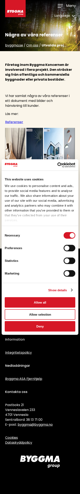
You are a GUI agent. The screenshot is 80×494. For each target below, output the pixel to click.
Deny (40, 326)
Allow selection (40, 314)
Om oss (32, 45)
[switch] (69, 248)
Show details (57, 290)
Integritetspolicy (18, 352)
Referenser (14, 122)
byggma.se (14, 45)
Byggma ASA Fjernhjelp (23, 378)
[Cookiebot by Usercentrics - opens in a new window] (57, 165)
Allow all (40, 302)
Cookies (11, 437)
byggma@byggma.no (35, 424)
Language (62, 15)
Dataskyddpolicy (18, 442)
